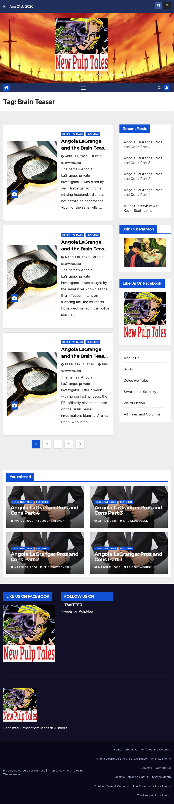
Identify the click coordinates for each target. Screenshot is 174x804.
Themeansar (11, 774)
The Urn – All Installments (154, 795)
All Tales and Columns (142, 414)
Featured (93, 134)
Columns (146, 767)
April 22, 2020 (77, 156)
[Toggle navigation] (84, 87)
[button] (159, 88)
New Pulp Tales (69, 770)
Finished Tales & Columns (111, 786)
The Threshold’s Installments (152, 786)
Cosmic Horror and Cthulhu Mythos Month (143, 777)
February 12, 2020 (80, 364)
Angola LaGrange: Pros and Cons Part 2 (45, 556)
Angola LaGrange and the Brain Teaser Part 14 (84, 148)
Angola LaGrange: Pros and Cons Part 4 (45, 510)
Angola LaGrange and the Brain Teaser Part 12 (84, 356)
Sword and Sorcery (140, 392)
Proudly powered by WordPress (24, 770)
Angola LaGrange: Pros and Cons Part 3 (128, 510)
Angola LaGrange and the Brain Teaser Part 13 (84, 249)
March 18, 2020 (77, 257)
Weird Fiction (134, 403)
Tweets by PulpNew (77, 611)
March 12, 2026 (110, 567)
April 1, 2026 (108, 520)
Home (117, 749)
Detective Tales (72, 134)
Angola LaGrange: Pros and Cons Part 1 (128, 556)
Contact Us (163, 767)
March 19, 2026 (26, 567)
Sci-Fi (128, 369)
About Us (132, 358)
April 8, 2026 (24, 520)
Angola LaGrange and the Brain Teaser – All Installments (133, 758)
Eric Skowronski (52, 520)
